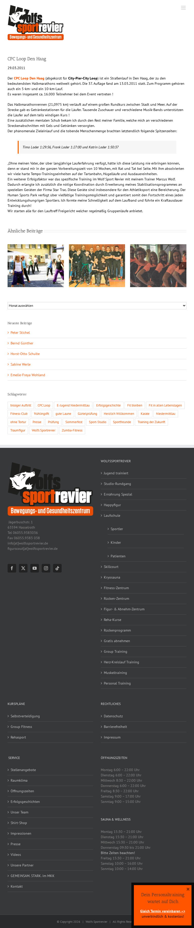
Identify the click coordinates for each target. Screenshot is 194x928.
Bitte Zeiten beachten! (118, 853)
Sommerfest (73, 422)
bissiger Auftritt (20, 405)
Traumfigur (17, 430)
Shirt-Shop (19, 823)
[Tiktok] (57, 568)
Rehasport (18, 737)
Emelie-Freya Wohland (28, 375)
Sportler (117, 529)
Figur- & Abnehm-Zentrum (124, 609)
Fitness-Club (19, 414)
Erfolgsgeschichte (108, 405)
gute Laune (63, 414)
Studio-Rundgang (117, 483)
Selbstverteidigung (25, 716)
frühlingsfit (41, 414)
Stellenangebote (23, 770)
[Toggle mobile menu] (183, 7)
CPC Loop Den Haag (29, 78)
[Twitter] (23, 568)
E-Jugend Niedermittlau (73, 405)
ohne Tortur (18, 422)
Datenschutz (113, 716)
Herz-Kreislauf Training (121, 662)
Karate (145, 414)
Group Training (115, 651)
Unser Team (19, 812)
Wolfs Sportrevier (43, 430)
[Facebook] (12, 568)
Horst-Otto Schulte (25, 353)
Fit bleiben (134, 405)
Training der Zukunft (151, 422)
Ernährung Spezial (118, 494)
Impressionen (21, 833)
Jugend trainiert (116, 473)
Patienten (118, 556)
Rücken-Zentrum (116, 598)
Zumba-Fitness (72, 430)
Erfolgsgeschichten (25, 801)
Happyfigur (112, 505)
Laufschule (112, 515)
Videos (16, 854)
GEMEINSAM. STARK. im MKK (33, 876)
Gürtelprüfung (87, 414)
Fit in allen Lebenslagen (165, 405)
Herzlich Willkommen (119, 414)
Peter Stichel (20, 332)
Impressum (112, 737)
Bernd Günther (22, 343)
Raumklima (19, 780)
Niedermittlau (165, 414)
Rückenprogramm (117, 630)
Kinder (116, 542)
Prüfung (53, 422)
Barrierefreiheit (115, 726)
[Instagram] (46, 568)
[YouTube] (34, 568)
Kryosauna (112, 577)
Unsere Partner (22, 865)
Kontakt (17, 886)
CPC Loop (44, 405)
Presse (37, 422)
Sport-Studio (97, 422)
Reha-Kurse (112, 619)
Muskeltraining (115, 672)
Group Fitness (21, 726)
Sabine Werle (21, 364)
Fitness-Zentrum (116, 588)
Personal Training (117, 683)
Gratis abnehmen (117, 641)
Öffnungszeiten (22, 791)
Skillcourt (111, 566)
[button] (11, 265)
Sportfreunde (122, 422)
